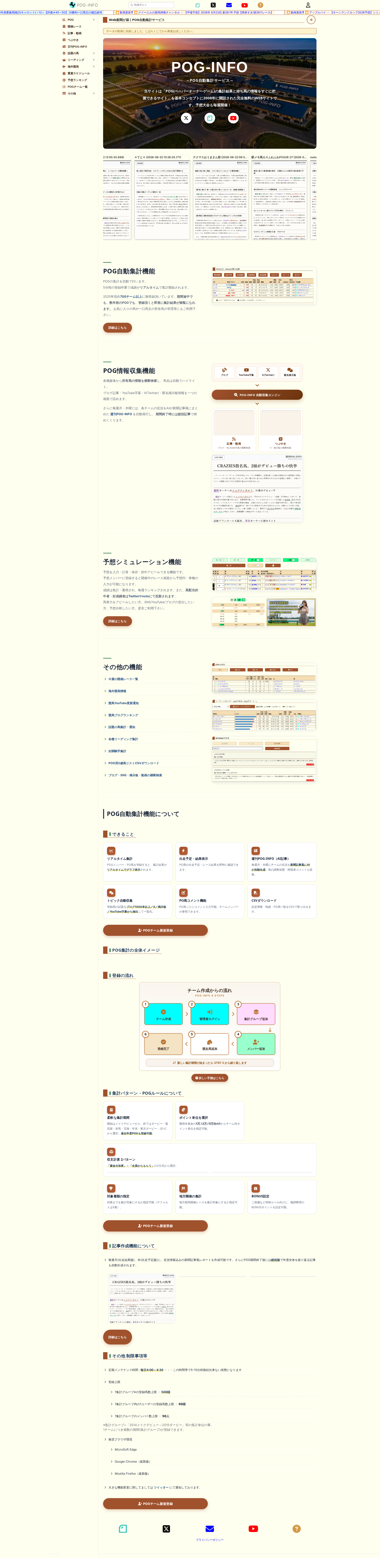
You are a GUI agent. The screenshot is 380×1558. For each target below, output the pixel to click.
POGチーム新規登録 (157, 930)
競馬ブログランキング (123, 715)
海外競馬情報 (117, 691)
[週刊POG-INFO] (257, 488)
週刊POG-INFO (121, 414)
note (145, 596)
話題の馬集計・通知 (121, 727)
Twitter (133, 596)
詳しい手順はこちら (211, 1078)
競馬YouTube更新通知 (123, 703)
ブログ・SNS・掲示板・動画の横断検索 (135, 775)
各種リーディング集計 (123, 739)
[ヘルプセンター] (260, 5)
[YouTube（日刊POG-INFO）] (244, 5)
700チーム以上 (131, 296)
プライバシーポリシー (210, 1539)
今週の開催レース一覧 (123, 679)
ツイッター (161, 1487)
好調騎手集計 (117, 751)
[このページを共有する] (311, 19)
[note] (209, 118)
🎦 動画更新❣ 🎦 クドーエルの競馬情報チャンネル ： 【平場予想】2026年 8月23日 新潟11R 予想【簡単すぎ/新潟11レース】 (145, 12)
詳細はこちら (117, 327)
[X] (186, 118)
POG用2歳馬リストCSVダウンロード (133, 763)
